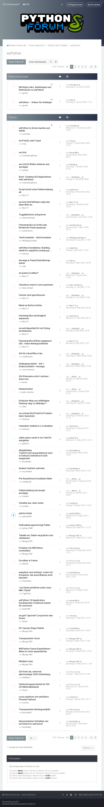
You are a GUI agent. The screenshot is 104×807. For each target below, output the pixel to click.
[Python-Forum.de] (52, 23)
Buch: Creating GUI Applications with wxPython (35, 178)
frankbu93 (26, 482)
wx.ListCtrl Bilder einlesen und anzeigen (34, 165)
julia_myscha (28, 392)
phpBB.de (31, 804)
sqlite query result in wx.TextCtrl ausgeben (35, 439)
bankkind (26, 677)
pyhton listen (25, 513)
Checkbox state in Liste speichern (36, 284)
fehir (24, 407)
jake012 (25, 444)
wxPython (14, 53)
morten (25, 703)
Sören (24, 621)
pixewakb (26, 609)
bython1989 (27, 528)
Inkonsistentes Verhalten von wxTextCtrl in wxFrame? (33, 722)
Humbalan (26, 462)
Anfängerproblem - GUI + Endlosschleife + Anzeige (32, 365)
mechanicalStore (29, 156)
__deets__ (74, 376)
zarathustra (27, 231)
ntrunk (72, 616)
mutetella (73, 628)
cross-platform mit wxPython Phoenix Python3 (34, 698)
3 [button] (78, 67)
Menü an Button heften (30, 305)
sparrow (73, 190)
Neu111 (25, 195)
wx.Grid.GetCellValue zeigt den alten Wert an (34, 203)
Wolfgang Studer (29, 241)
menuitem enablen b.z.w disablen (36, 425)
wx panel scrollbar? (28, 273)
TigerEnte (26, 593)
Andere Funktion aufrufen (32, 468)
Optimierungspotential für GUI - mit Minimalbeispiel (35, 685)
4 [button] (82, 67)
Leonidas (26, 134)
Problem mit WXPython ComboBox (31, 549)
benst (24, 382)
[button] (67, 66)
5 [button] (85, 67)
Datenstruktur (26, 389)
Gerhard (25, 419)
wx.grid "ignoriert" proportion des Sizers (36, 617)
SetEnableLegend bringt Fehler (34, 525)
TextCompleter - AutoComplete (35, 237)
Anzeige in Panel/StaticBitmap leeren (34, 261)
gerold (25, 93)
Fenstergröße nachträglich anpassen (32, 317)
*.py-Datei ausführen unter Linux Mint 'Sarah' (35, 589)
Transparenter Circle (29, 638)
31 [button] (91, 67)
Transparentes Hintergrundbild (34, 709)
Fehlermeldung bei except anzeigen (32, 491)
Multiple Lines (26, 661)
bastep (25, 170)
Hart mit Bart (27, 288)
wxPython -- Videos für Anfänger (35, 102)
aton (71, 100)
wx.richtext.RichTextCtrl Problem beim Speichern (35, 414)
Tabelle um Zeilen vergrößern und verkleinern (36, 536)
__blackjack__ (75, 177)
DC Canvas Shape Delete (31, 628)
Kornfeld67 (27, 713)
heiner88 (73, 153)
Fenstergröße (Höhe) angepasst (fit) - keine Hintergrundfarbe (35, 342)
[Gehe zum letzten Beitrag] (79, 85)
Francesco (73, 85)
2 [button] (75, 67)
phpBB (15, 802)
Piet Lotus (73, 548)
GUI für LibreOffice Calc (31, 353)
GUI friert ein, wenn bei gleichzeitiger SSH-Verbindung (34, 673)
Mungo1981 (27, 541)
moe (24, 144)
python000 (27, 516)
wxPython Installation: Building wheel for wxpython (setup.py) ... (35, 249)
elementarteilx (28, 218)
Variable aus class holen (31, 503)
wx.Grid (22, 152)
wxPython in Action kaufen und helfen (34, 129)
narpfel (72, 248)
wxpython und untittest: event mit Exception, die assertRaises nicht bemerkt (36, 575)
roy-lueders (27, 471)
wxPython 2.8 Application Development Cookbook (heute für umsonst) (35, 603)
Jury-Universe (28, 370)
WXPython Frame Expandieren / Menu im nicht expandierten (35, 650)
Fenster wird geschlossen (32, 295)
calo (24, 266)
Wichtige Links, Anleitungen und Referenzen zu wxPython (35, 88)
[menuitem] (26, 4)
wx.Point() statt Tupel (30, 140)
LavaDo (25, 496)
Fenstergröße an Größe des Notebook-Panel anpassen (33, 226)
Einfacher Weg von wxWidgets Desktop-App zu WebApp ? (34, 402)
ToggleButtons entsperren (32, 214)
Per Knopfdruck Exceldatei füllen (35, 478)
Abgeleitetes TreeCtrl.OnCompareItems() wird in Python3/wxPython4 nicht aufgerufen (35, 454)
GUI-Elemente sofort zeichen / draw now (34, 377)
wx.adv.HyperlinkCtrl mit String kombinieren (34, 329)
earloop (25, 254)
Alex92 (25, 564)
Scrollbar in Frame (28, 560)
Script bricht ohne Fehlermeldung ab (36, 190)
